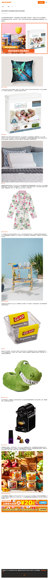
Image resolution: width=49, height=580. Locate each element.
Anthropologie (5, 301)
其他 (8, 6)
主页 (3, 6)
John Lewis (4, 444)
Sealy (3, 183)
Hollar (3, 348)
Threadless (4, 87)
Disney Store (5, 397)
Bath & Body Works (6, 493)
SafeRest (4, 134)
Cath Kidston (5, 231)
